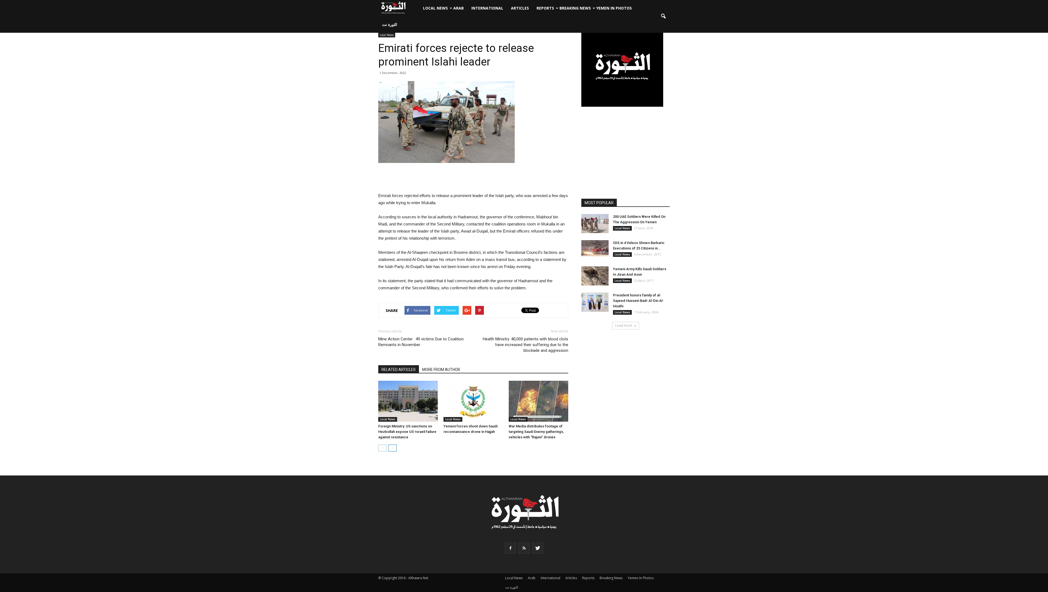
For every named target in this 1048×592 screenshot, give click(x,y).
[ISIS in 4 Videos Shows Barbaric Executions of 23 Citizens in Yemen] (595, 248)
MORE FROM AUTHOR (441, 369)
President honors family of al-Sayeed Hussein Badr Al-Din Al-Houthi (638, 300)
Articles (520, 8)
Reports (545, 8)
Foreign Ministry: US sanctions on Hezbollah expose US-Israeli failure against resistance (407, 431)
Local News (435, 8)
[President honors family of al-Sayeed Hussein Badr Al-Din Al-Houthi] (595, 302)
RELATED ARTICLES (399, 369)
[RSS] (524, 548)
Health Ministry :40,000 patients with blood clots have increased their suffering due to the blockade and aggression (525, 345)
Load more (623, 325)
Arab (458, 8)
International (487, 8)
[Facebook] (510, 548)
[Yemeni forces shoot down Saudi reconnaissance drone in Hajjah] (473, 401)
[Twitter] (537, 548)
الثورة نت (389, 24)
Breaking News (575, 8)
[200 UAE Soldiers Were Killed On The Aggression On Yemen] (595, 223)
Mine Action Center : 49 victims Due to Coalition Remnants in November (421, 342)
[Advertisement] (473, 178)
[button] (663, 16)
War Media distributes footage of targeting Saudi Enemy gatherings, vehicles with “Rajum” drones (536, 431)
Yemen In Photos (614, 8)
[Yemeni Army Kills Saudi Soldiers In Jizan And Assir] (595, 275)
